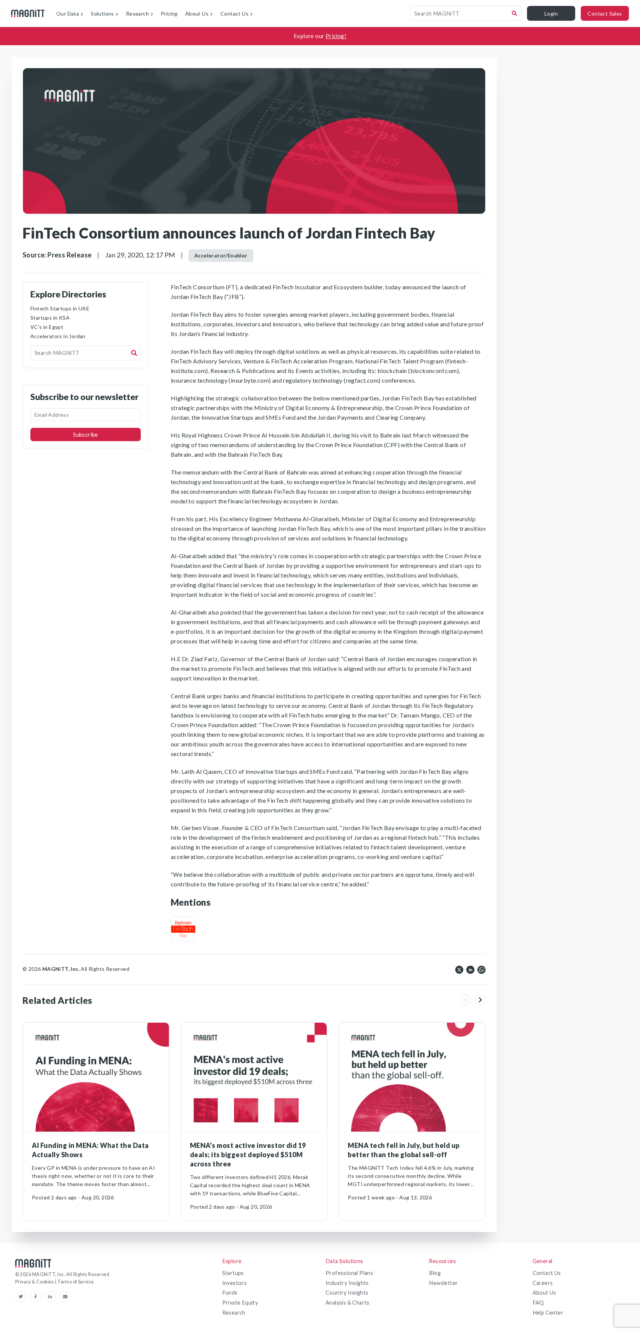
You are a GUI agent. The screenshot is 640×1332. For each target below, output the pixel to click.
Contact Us (547, 1273)
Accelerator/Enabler (220, 255)
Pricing (169, 13)
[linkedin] (470, 969)
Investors (234, 1283)
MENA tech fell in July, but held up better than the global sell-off (404, 1150)
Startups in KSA (50, 317)
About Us (544, 1292)
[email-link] (65, 1296)
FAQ (538, 1302)
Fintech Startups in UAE (59, 308)
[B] (183, 928)
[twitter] (459, 969)
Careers (543, 1283)
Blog (435, 1273)
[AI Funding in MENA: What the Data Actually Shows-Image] (96, 1077)
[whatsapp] (481, 969)
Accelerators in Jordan (58, 336)
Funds (230, 1292)
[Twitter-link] (22, 1296)
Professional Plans (349, 1273)
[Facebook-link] (37, 1296)
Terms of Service (75, 1282)
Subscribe (85, 434)
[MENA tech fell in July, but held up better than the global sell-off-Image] (412, 1077)
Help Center (548, 1312)
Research (234, 1312)
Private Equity (240, 1302)
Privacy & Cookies (35, 1282)
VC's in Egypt (46, 327)
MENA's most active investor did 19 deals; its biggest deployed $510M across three (248, 1154)
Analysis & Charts (348, 1302)
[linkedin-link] (52, 1296)
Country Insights (347, 1292)
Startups (233, 1273)
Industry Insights (347, 1283)
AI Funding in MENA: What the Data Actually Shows (90, 1150)
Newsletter (443, 1283)
